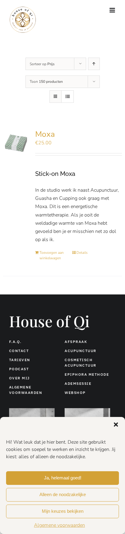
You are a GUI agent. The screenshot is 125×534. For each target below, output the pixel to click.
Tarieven (19, 360)
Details (82, 252)
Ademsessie (78, 383)
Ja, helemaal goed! (62, 477)
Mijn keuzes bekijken (62, 511)
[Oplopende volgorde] (94, 64)
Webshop (75, 392)
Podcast (19, 369)
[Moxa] (16, 143)
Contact (19, 350)
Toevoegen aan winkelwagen (51, 255)
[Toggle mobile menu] (113, 10)
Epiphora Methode (87, 374)
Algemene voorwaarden (59, 525)
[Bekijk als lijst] (67, 96)
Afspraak (76, 341)
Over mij (19, 378)
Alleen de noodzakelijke (62, 494)
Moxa (45, 134)
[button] (116, 424)
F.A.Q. (15, 341)
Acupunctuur (80, 350)
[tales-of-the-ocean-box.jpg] (87, 410)
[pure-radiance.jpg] (32, 410)
